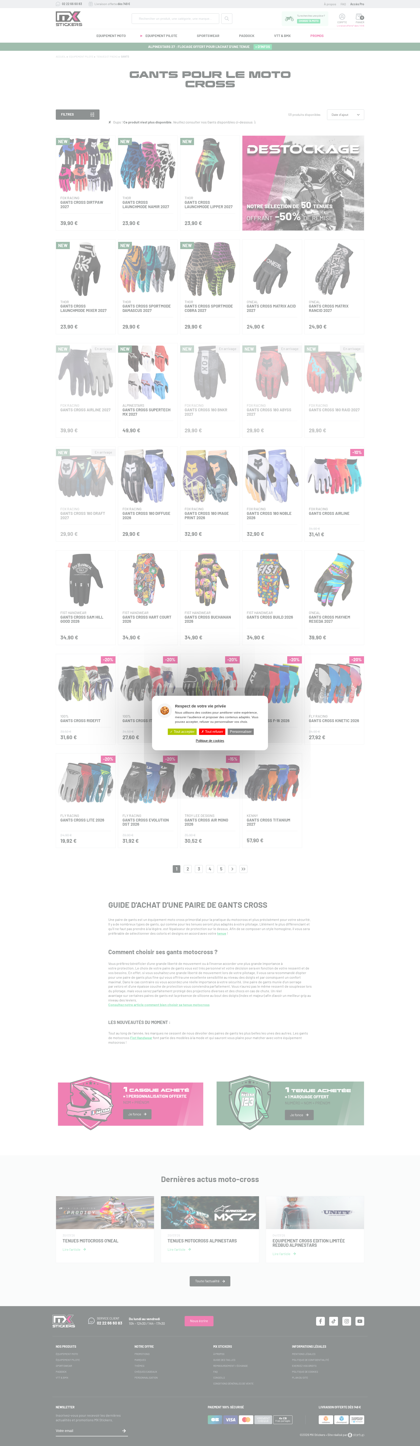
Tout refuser (213, 732)
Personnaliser (241, 732)
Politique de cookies (210, 741)
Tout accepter (183, 732)
